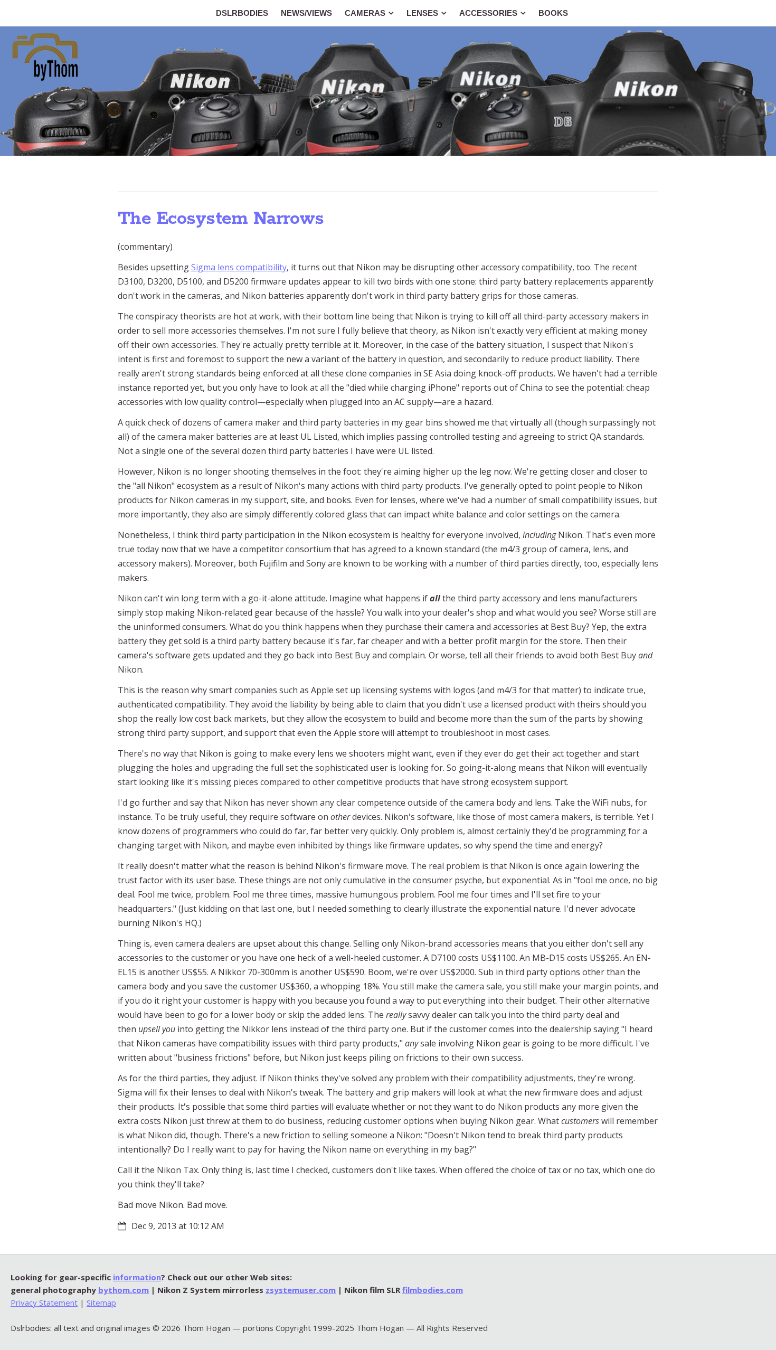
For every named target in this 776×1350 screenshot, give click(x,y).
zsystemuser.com (301, 1290)
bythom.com (123, 1290)
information (137, 1277)
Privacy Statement (44, 1302)
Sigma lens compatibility (239, 267)
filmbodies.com (432, 1290)
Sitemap (101, 1302)
